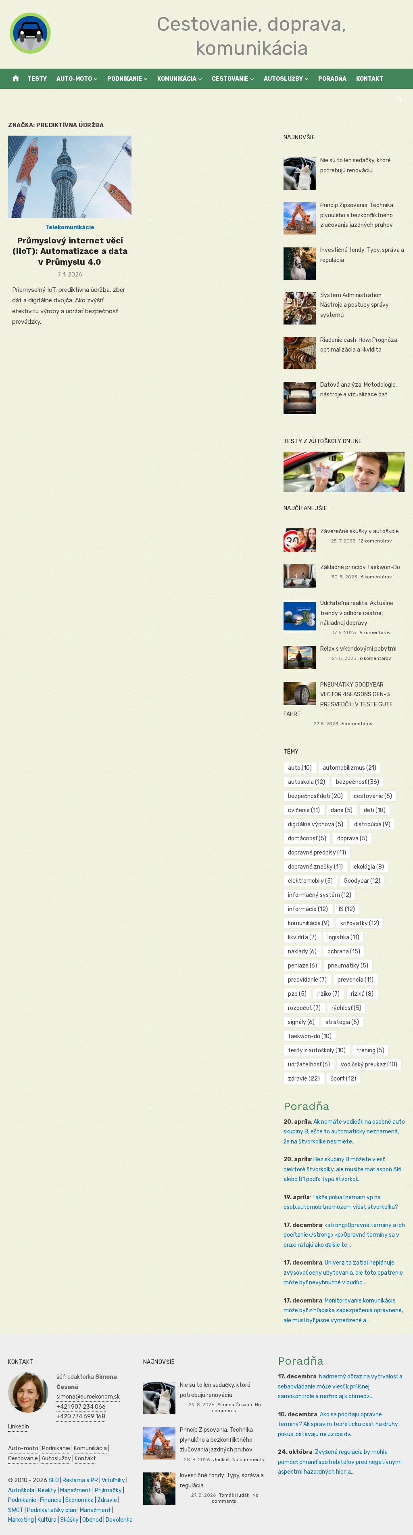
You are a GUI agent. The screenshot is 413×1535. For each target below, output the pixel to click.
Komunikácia (176, 78)
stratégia (342, 1022)
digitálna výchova (315, 824)
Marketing (21, 1519)
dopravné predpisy (317, 852)
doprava (352, 838)
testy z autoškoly (317, 1050)
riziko (328, 994)
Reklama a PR (80, 1480)
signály (301, 1022)
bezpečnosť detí (315, 796)
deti (375, 810)
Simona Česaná (234, 1404)
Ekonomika (79, 1500)
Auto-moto (74, 78)
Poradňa (332, 78)
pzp (297, 994)
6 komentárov (376, 577)
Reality (47, 1490)
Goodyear (362, 880)
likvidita (302, 937)
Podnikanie (124, 78)
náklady (302, 951)
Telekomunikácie (69, 227)
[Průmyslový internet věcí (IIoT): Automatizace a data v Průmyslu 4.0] (69, 177)
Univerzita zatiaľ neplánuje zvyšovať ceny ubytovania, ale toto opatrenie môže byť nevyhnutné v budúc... (343, 1272)
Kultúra (47, 1519)
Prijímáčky (108, 1490)
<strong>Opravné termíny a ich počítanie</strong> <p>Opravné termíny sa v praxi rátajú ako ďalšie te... (344, 1235)
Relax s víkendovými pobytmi (358, 648)
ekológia (369, 866)
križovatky (359, 923)
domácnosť (307, 838)
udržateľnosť (309, 1064)
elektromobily (310, 880)
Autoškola (21, 1490)
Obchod (92, 1519)
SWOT (15, 1510)
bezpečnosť (357, 782)
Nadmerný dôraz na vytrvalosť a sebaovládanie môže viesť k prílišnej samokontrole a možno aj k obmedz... (340, 1386)
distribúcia (372, 824)
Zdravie (107, 1500)
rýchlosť (346, 1008)
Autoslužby (283, 78)
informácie (308, 909)
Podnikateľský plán (51, 1510)
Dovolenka (119, 1519)
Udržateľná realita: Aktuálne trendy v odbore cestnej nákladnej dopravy (356, 613)
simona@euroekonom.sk (88, 1396)
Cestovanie (230, 78)
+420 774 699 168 (80, 1416)
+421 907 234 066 (81, 1406)
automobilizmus (349, 767)
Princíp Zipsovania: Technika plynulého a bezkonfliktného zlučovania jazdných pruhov (356, 215)
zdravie (304, 1078)
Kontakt (369, 78)
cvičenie (304, 810)
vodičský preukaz (369, 1064)
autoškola (306, 782)
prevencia (355, 979)
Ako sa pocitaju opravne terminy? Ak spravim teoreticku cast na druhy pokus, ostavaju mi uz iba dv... (338, 1424)
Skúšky (69, 1519)
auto (300, 767)
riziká (362, 994)
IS (347, 909)
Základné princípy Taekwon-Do (360, 567)
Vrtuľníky (113, 1480)
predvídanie (307, 979)
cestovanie (373, 796)
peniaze (302, 965)
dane (342, 810)
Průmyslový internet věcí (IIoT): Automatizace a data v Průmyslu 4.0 (70, 251)
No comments (248, 1459)
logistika (343, 937)
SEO (53, 1480)
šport (343, 1078)
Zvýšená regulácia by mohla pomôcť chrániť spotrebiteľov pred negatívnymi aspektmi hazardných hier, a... (340, 1462)
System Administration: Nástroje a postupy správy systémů (354, 305)
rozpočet (304, 1008)
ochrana (343, 951)
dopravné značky (315, 866)
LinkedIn (18, 1426)
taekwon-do (310, 1036)
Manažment (75, 1490)
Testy (37, 78)
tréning (370, 1050)
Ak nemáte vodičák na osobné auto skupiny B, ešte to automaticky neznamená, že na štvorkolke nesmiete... (344, 1131)
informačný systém (319, 895)
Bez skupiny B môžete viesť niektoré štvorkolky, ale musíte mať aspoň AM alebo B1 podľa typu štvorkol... (342, 1169)
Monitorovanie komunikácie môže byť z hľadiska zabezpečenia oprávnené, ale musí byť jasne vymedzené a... (343, 1310)
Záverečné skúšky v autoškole (359, 531)
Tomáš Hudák (234, 1495)
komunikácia (309, 923)
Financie (51, 1500)
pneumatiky (348, 965)
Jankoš (221, 1459)
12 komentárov (375, 541)
